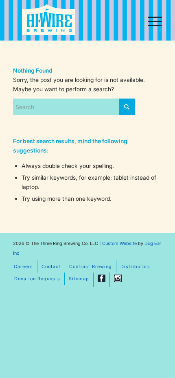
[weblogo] (48, 21)
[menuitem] (151, 20)
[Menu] (151, 20)
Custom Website (119, 243)
